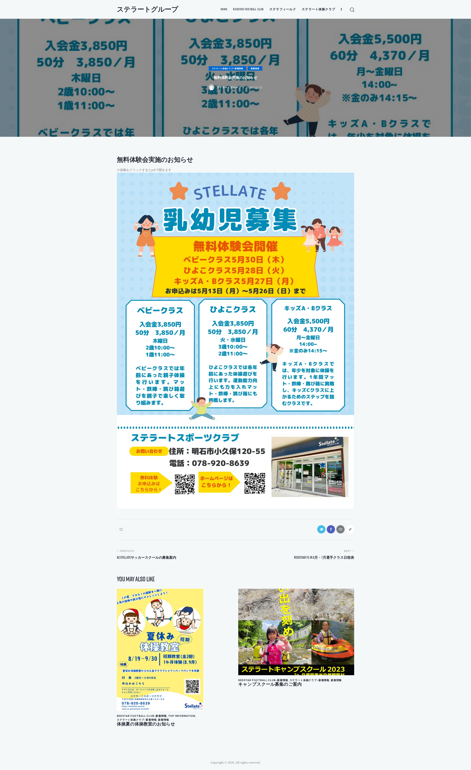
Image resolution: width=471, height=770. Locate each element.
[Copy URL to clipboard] (350, 529)
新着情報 (255, 68)
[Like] (121, 529)
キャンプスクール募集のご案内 (270, 684)
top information (181, 716)
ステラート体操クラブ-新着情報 (227, 68)
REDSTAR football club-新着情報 (142, 716)
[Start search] (352, 10)
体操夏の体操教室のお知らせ (146, 724)
